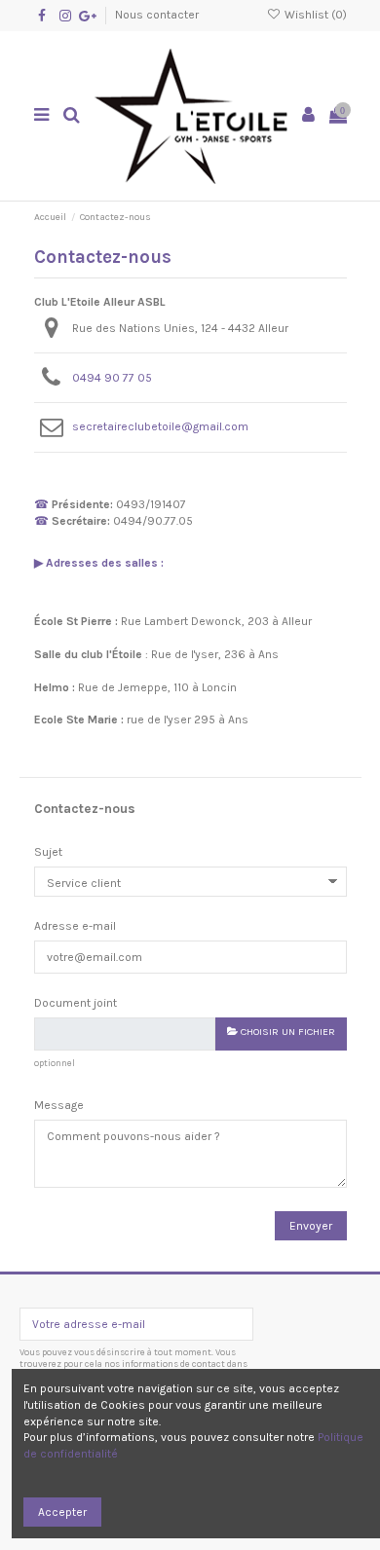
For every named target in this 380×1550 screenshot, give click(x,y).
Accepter (62, 1512)
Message (59, 1105)
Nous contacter (157, 14)
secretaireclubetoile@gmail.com (160, 426)
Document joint (75, 1003)
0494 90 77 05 (112, 378)
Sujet (48, 852)
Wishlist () (314, 14)
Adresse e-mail (75, 926)
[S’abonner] (234, 1324)
